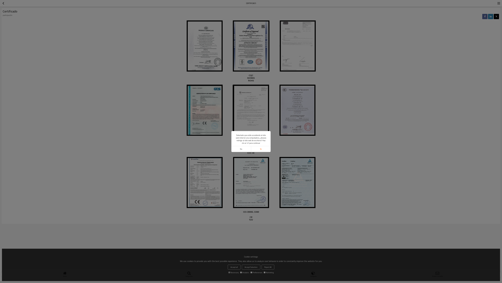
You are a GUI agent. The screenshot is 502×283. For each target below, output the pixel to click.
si (261, 149)
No (241, 149)
